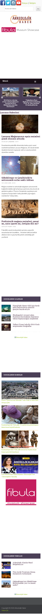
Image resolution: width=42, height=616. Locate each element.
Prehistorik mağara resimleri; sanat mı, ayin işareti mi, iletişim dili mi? (20, 222)
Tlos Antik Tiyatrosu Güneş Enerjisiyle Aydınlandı (24, 573)
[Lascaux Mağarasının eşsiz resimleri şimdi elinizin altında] (21, 124)
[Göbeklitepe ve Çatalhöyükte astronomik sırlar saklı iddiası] (21, 165)
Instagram (13, 2)
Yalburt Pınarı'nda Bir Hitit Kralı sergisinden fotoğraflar (26, 325)
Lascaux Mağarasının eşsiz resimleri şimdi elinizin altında (21, 137)
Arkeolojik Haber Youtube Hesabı (18, 2)
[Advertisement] (21, 56)
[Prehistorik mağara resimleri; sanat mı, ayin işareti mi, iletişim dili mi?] (21, 209)
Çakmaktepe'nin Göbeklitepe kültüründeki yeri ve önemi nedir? (24, 583)
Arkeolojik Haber (20, 608)
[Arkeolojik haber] (21, 18)
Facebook (2, 2)
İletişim (33, 3)
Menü (5, 81)
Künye (25, 3)
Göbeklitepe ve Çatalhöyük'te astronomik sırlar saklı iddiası (18, 178)
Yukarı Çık (5, 610)
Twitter (8, 2)
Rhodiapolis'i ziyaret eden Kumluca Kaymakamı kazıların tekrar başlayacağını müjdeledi (26, 317)
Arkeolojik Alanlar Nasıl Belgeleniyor (23, 563)
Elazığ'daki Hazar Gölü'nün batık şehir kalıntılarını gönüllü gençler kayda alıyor (26, 307)
